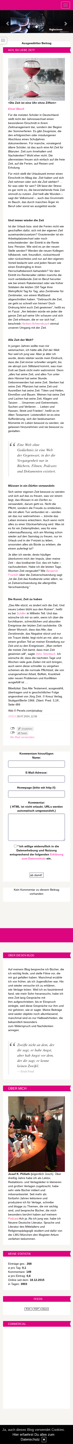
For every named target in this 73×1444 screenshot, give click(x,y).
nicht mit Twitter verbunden (12, 733)
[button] (5, 21)
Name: (36, 757)
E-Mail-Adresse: (36, 772)
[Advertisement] (36, 1368)
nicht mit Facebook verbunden (12, 728)
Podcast (13, 1218)
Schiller (21, 613)
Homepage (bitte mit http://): (36, 787)
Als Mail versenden (22, 737)
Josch (12, 716)
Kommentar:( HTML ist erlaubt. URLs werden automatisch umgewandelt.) (36, 806)
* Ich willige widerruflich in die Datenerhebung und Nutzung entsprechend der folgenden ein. (36, 852)
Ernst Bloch (16, 108)
